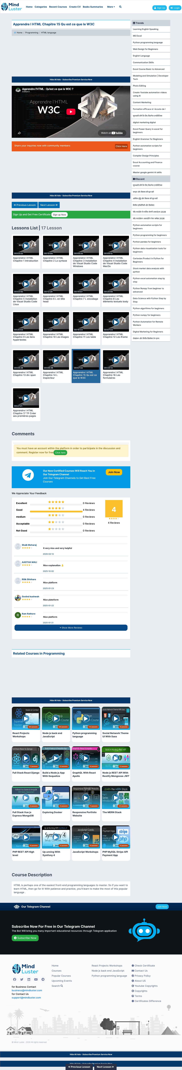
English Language (141, 55)
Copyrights (140, 991)
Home (29, 6)
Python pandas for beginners (147, 241)
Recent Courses (58, 6)
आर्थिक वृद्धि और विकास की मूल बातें (145, 198)
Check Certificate (144, 965)
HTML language (48, 32)
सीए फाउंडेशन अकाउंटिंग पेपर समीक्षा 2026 (149, 218)
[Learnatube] (11, 5)
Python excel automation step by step (149, 280)
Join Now (162, 906)
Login (176, 8)
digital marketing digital (144, 122)
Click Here (121, 146)
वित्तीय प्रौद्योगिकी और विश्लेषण (143, 205)
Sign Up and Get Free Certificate (39, 214)
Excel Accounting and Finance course (147, 164)
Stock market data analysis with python (148, 270)
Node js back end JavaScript (108, 970)
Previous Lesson (26, 205)
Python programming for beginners (150, 235)
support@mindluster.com (26, 997)
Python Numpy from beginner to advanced (148, 290)
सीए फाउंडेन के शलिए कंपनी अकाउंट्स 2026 (149, 212)
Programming (31, 32)
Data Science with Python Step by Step (149, 300)
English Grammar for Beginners (148, 139)
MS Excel (137, 36)
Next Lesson (48, 205)
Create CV (75, 6)
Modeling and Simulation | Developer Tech (150, 77)
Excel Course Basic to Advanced (148, 69)
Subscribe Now (26, 938)
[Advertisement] (71, 56)
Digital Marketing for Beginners (148, 331)
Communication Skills (143, 62)
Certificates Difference (147, 1001)
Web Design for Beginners (145, 49)
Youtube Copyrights (146, 985)
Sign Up (161, 8)
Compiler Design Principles (146, 155)
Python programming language (148, 42)
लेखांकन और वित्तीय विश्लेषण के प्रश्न (146, 338)
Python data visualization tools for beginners (149, 250)
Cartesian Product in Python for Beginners (148, 260)
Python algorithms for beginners (148, 308)
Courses (56, 970)
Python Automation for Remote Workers (148, 323)
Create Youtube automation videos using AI (150, 94)
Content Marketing (142, 102)
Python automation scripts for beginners (147, 147)
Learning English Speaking (145, 29)
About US (140, 980)
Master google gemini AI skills (147, 172)
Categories (41, 6)
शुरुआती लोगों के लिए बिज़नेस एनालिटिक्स (147, 115)
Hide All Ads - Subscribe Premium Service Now (71, 79)
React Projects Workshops (107, 965)
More (110, 6)
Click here (60, 452)
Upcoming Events (62, 980)
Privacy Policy (142, 975)
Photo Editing (139, 85)
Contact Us (141, 970)
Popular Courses (61, 975)
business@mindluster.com (27, 990)
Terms (138, 996)
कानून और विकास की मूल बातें (143, 192)
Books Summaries (93, 6)
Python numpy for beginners (146, 315)
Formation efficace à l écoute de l (149, 109)
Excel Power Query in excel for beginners (148, 131)
